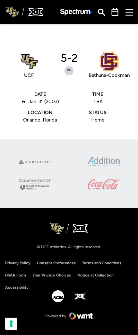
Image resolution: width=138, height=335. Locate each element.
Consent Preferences (56, 263)
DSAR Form (15, 275)
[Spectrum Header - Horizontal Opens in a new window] (76, 12)
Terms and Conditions (101, 263)
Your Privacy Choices (51, 275)
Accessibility (17, 287)
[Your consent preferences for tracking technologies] (11, 324)
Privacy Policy (17, 263)
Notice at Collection (95, 275)
